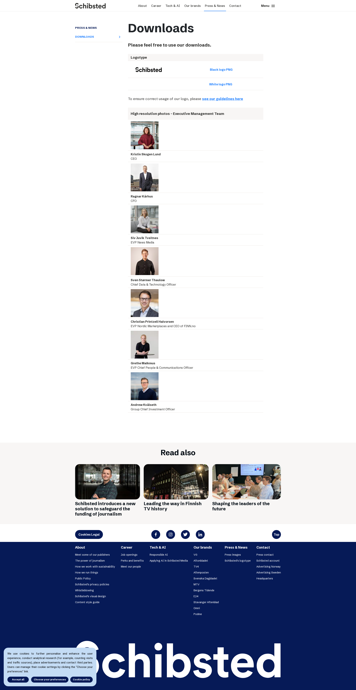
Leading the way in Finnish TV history (173, 506)
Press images (233, 554)
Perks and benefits (132, 560)
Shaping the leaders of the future (241, 506)
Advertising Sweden (268, 572)
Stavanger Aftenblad (206, 602)
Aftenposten (201, 572)
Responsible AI (159, 554)
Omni (197, 608)
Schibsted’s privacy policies (92, 584)
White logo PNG (220, 84)
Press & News (215, 6)
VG (195, 554)
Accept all (18, 679)
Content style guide (87, 602)
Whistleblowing (84, 590)
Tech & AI (172, 6)
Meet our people (131, 566)
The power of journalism (90, 560)
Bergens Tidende (204, 590)
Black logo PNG (221, 69)
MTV (197, 584)
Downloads (97, 36)
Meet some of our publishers (92, 554)
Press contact (265, 554)
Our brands (192, 6)
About (142, 6)
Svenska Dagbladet (205, 578)
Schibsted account (268, 560)
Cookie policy (81, 679)
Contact (235, 6)
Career (156, 6)
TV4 (196, 566)
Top (276, 534)
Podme (198, 614)
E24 (196, 596)
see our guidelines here (222, 99)
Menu (268, 6)
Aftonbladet (201, 560)
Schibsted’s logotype (238, 560)
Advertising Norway (268, 566)
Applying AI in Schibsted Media (169, 560)
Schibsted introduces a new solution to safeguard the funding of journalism (105, 509)
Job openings (129, 554)
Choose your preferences (50, 679)
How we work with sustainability (95, 566)
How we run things (86, 572)
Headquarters (264, 578)
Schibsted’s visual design (90, 596)
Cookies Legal (89, 534)
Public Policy (83, 578)
